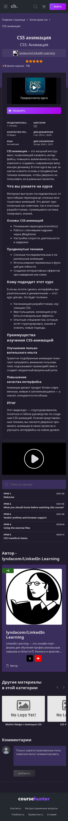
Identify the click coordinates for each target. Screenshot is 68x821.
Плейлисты (18, 814)
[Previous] (57, 687)
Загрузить (18, 110)
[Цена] (43, 6)
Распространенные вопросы (41, 808)
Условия (51, 814)
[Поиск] (35, 6)
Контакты (15, 808)
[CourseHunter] (14, 6)
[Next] (63, 687)
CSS (35, 125)
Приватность (35, 814)
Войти (58, 6)
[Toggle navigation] (5, 6)
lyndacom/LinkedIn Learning (25, 635)
